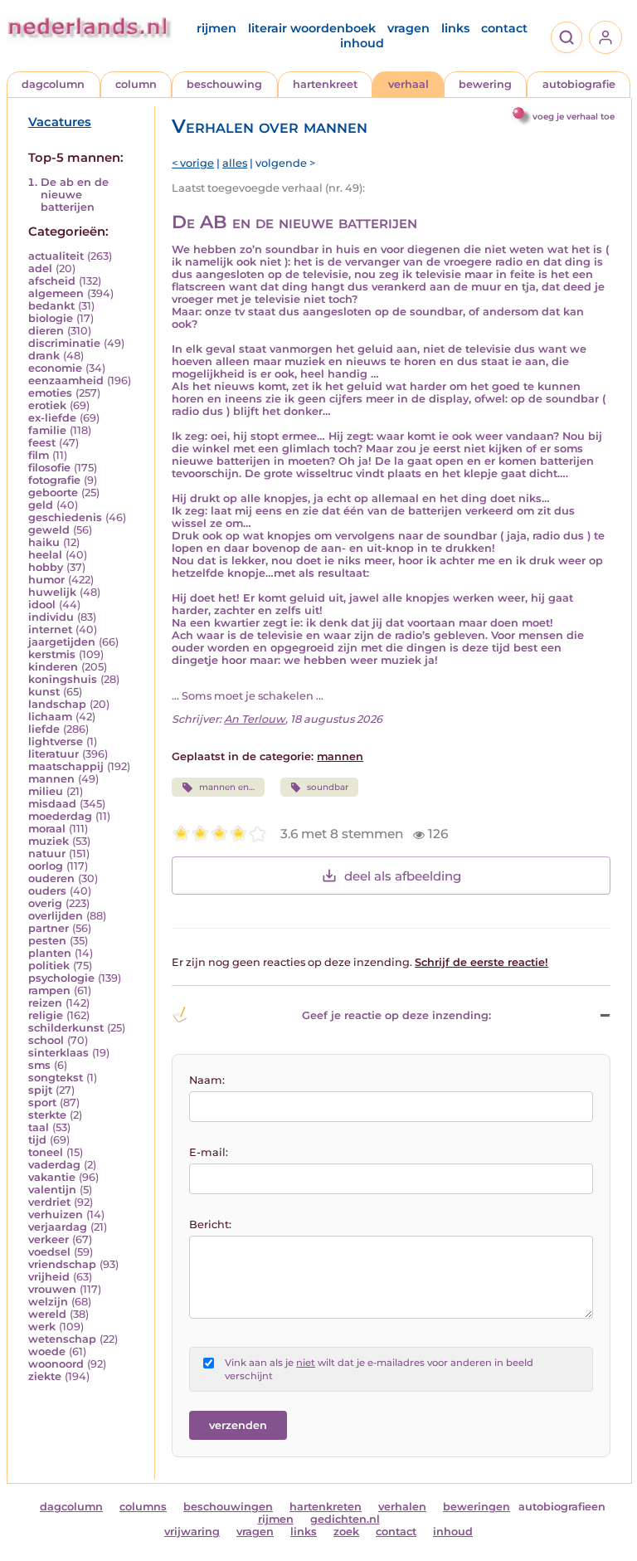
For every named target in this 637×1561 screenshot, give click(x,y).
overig (45, 903)
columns (143, 1506)
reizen (45, 1003)
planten (49, 953)
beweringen (476, 1506)
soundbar (327, 787)
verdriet (49, 1202)
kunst (44, 691)
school (46, 1040)
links (455, 28)
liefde (44, 729)
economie (55, 368)
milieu (45, 791)
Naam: (207, 1080)
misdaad (52, 804)
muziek (48, 841)
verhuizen (55, 1214)
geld (40, 505)
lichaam (50, 716)
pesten (47, 940)
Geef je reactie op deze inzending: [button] (396, 1015)
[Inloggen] (605, 37)
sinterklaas (58, 1052)
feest (42, 443)
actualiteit (56, 256)
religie (45, 1015)
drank (44, 355)
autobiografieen (561, 1506)
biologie (50, 318)
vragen (408, 28)
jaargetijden (61, 642)
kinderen (53, 667)
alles (234, 163)
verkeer (48, 1239)
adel (40, 268)
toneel (45, 1152)
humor (46, 579)
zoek (346, 1531)
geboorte (53, 492)
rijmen (216, 28)
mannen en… (227, 787)
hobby (45, 567)
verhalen (402, 1506)
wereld (47, 1314)
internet (50, 629)
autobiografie (578, 84)
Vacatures (59, 122)
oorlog (45, 866)
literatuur (53, 754)
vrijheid (49, 1277)
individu (51, 617)
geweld (49, 530)
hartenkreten (325, 1506)
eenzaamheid (66, 380)
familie (47, 430)
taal (38, 1127)
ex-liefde (52, 418)
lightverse (55, 741)
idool (42, 604)
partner (48, 928)
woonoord (56, 1364)
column (136, 84)
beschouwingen (228, 1506)
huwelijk (52, 592)
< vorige (193, 163)
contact (504, 28)
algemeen (56, 293)
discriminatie (64, 343)
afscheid (51, 281)
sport (42, 1102)
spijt (40, 1090)
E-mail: (208, 1152)
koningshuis (62, 679)
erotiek (47, 405)
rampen (49, 990)
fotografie (54, 480)
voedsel (49, 1252)
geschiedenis (65, 517)
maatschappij (66, 766)
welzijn (48, 1301)
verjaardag (57, 1227)
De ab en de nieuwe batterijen (75, 194)
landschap (57, 704)
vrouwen (52, 1289)
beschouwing (224, 84)
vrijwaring (192, 1531)
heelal (45, 555)
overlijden (55, 916)
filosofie (49, 467)
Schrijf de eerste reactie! (481, 962)
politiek (49, 965)
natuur (47, 853)
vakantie (51, 1177)
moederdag (60, 816)
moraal (47, 828)
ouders (47, 891)
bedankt (51, 306)
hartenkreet (325, 84)
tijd (37, 1140)
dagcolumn (53, 84)
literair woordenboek (312, 28)
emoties (50, 393)
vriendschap (62, 1264)
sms (39, 1065)
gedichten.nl (345, 1519)
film (38, 455)
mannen (51, 779)
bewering (485, 84)
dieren (46, 330)
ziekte (44, 1376)
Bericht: (210, 1224)
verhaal (408, 84)
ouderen (51, 878)
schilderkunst (66, 1028)
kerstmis (51, 654)
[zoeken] (566, 37)
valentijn (52, 1189)
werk (42, 1326)
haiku (44, 542)
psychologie (61, 978)
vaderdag (54, 1165)
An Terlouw (254, 719)
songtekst (55, 1077)
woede (47, 1351)
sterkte (47, 1115)
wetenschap (62, 1339)
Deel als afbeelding (402, 876)
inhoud (362, 43)
